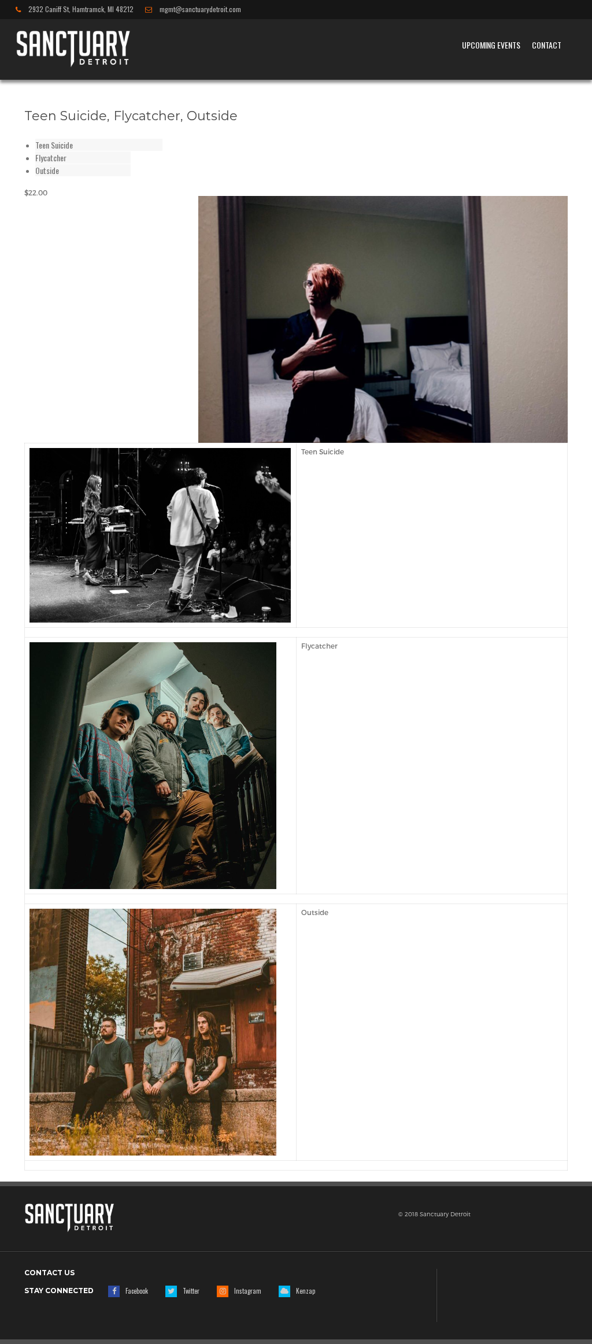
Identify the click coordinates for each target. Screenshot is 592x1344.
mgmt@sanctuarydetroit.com (199, 9)
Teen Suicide (54, 145)
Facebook (136, 1290)
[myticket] (73, 47)
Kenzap (305, 1290)
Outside (47, 170)
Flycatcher (50, 157)
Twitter (191, 1290)
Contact (546, 45)
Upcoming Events (491, 45)
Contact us (49, 1272)
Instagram (247, 1290)
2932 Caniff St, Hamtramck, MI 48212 (80, 9)
